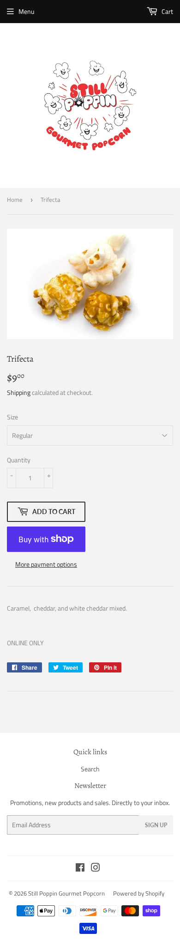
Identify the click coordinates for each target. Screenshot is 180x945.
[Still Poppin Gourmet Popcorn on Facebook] (80, 868)
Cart (166, 11)
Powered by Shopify (138, 893)
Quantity (18, 460)
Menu (26, 11)
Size (12, 417)
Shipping (18, 392)
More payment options (46, 564)
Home (15, 199)
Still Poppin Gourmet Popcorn (66, 893)
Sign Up (156, 825)
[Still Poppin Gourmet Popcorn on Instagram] (95, 868)
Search (90, 769)
